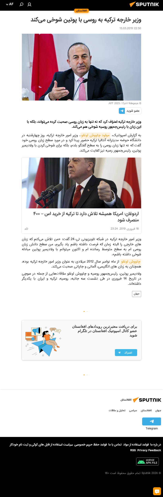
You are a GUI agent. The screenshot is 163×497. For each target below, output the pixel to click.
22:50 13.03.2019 (130, 29)
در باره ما (155, 444)
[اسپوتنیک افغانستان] (145, 8)
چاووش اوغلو (130, 262)
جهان (136, 294)
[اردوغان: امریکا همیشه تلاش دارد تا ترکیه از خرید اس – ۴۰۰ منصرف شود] (81, 183)
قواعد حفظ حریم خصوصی (90, 444)
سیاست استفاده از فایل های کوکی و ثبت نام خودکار (41, 444)
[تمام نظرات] (157, 491)
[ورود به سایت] (29, 4)
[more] (26, 229)
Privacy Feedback (149, 450)
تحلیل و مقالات (117, 410)
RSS (133, 450)
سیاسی (133, 410)
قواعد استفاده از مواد (136, 444)
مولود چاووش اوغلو (95, 136)
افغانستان (146, 410)
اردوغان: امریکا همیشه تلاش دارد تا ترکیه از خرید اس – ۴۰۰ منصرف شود (86, 217)
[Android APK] (147, 462)
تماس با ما (115, 445)
